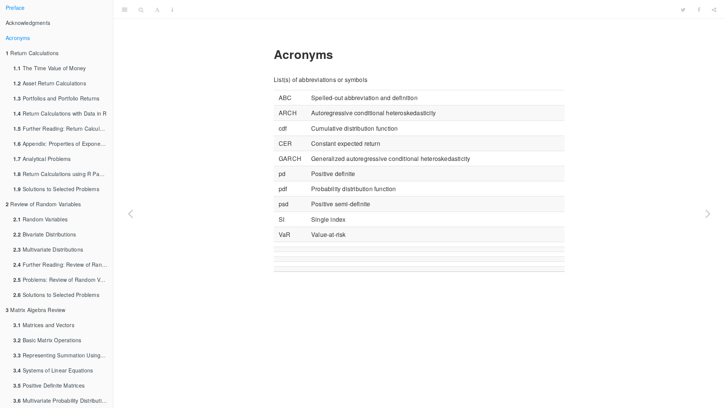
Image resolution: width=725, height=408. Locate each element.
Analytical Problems (42, 158)
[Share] (714, 9)
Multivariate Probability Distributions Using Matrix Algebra (63, 400)
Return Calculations (32, 53)
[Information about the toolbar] (172, 9)
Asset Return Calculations (49, 83)
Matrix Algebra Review (36, 310)
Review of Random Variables (43, 204)
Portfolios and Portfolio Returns (56, 98)
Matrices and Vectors (43, 325)
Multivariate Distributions (48, 249)
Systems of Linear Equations (53, 370)
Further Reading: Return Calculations (63, 128)
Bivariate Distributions (44, 234)
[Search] (141, 9)
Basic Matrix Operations (47, 340)
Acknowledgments (28, 22)
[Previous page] (130, 213)
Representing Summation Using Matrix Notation (63, 355)
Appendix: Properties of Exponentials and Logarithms (63, 143)
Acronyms (18, 38)
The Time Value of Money (49, 68)
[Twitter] (683, 9)
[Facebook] (699, 9)
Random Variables (40, 219)
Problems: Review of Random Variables (63, 279)
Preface (15, 7)
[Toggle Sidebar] (124, 9)
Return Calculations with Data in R (60, 113)
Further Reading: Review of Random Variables (63, 264)
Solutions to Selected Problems (56, 189)
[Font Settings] (157, 9)
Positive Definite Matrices (49, 385)
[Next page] (708, 213)
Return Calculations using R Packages (63, 174)
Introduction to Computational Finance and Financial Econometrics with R (427, 9)
